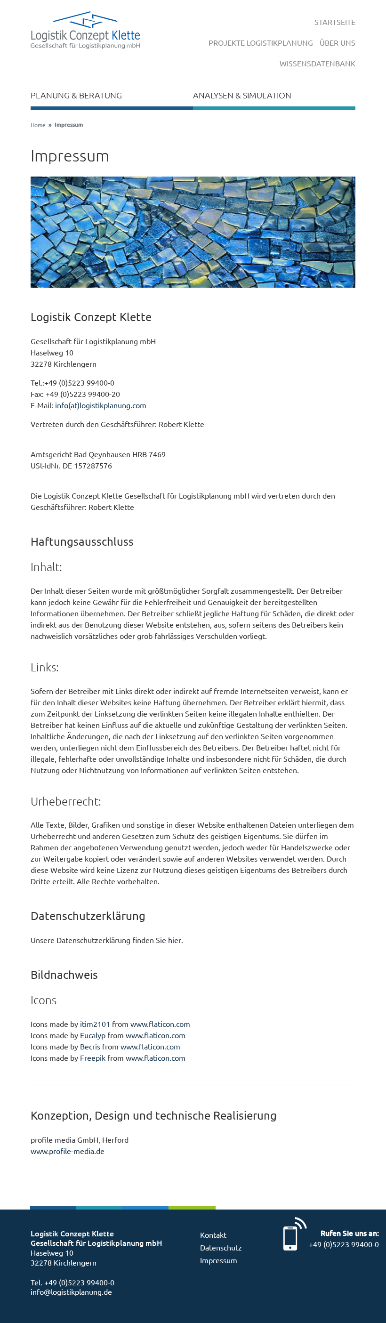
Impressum (218, 1260)
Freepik (92, 1057)
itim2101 (95, 1023)
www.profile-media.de (68, 1150)
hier (174, 939)
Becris (90, 1046)
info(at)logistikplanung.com (100, 405)
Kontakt (213, 1234)
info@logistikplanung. (67, 1291)
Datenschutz (221, 1247)
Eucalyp (92, 1035)
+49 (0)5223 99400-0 (79, 1282)
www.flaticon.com (160, 1023)
